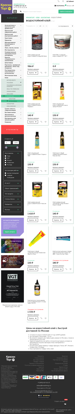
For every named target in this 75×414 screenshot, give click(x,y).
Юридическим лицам (61, 363)
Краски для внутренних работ (11, 35)
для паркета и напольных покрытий (14, 85)
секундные (12, 98)
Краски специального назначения (10, 59)
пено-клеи (10, 93)
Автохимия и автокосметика (10, 115)
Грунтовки (8, 38)
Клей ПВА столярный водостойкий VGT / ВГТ (60, 55)
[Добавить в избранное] (46, 73)
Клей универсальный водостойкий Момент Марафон (34, 105)
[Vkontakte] (65, 404)
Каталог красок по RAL (61, 369)
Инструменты (10, 50)
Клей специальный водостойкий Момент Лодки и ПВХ (37, 154)
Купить (31, 72)
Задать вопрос (10, 232)
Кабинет (71, 1)
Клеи (6, 77)
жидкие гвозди (11, 80)
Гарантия (41, 367)
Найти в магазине (66, 11)
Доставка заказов (38, 359)
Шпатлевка (9, 62)
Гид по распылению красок (59, 370)
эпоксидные (10, 103)
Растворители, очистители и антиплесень (10, 71)
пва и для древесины (13, 88)
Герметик (8, 40)
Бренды (65, 361)
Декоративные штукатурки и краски (10, 44)
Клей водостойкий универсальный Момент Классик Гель (60, 154)
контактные (10, 96)
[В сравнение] (41, 73)
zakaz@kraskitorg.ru (19, 4)
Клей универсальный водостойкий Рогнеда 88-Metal (37, 55)
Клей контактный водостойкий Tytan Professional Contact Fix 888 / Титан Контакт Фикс (62, 253)
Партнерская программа (60, 359)
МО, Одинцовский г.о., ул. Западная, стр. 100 (43, 392)
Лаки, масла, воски (12, 48)
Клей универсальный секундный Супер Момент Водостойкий (61, 204)
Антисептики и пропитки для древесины (10, 27)
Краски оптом (63, 367)
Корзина (60, 6)
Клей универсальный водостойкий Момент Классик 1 (37, 204)
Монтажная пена (11, 75)
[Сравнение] (58, 1)
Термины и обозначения (36, 363)
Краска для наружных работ (11, 31)
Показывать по (30, 26)
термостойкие (11, 91)
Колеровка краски (62, 358)
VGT (11, 306)
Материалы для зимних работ (10, 119)
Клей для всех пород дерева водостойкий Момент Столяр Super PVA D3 (37, 302)
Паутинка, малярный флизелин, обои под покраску (12, 66)
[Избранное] (63, 1)
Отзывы (65, 365)
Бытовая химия (10, 112)
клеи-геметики (11, 106)
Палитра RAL (40, 370)
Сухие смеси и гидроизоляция (10, 109)
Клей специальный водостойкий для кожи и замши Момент (60, 105)
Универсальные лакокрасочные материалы (10, 53)
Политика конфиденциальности (34, 365)
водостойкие (13, 101)
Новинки (8, 122)
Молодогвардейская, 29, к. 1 (43, 390)
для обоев (10, 82)
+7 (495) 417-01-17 (19, 5)
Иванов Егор (60, 411)
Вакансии (65, 356)
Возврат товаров (39, 361)
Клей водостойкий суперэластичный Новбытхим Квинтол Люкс (36, 253)
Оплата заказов (39, 358)
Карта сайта (40, 369)
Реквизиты (41, 356)
